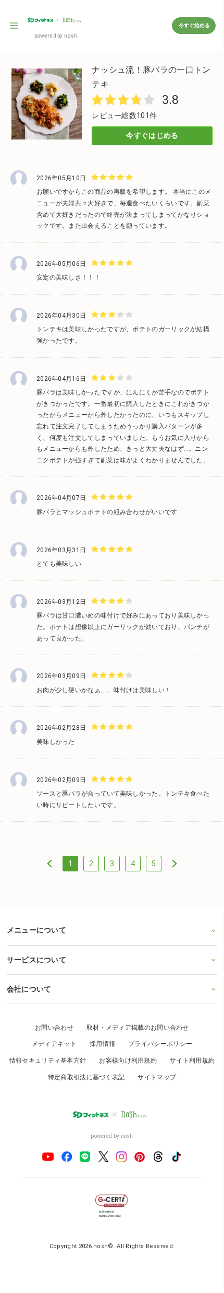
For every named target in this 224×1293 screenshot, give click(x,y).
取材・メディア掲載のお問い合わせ (133, 1035)
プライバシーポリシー (157, 1052)
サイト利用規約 (37, 1085)
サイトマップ (182, 1085)
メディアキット (50, 1052)
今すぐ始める (194, 25)
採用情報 (98, 1052)
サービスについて (36, 967)
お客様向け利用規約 (153, 1068)
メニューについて (36, 938)
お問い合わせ (50, 1035)
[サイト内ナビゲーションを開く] (14, 25)
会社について (28, 997)
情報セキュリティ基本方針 (72, 1068)
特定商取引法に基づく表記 (111, 1085)
